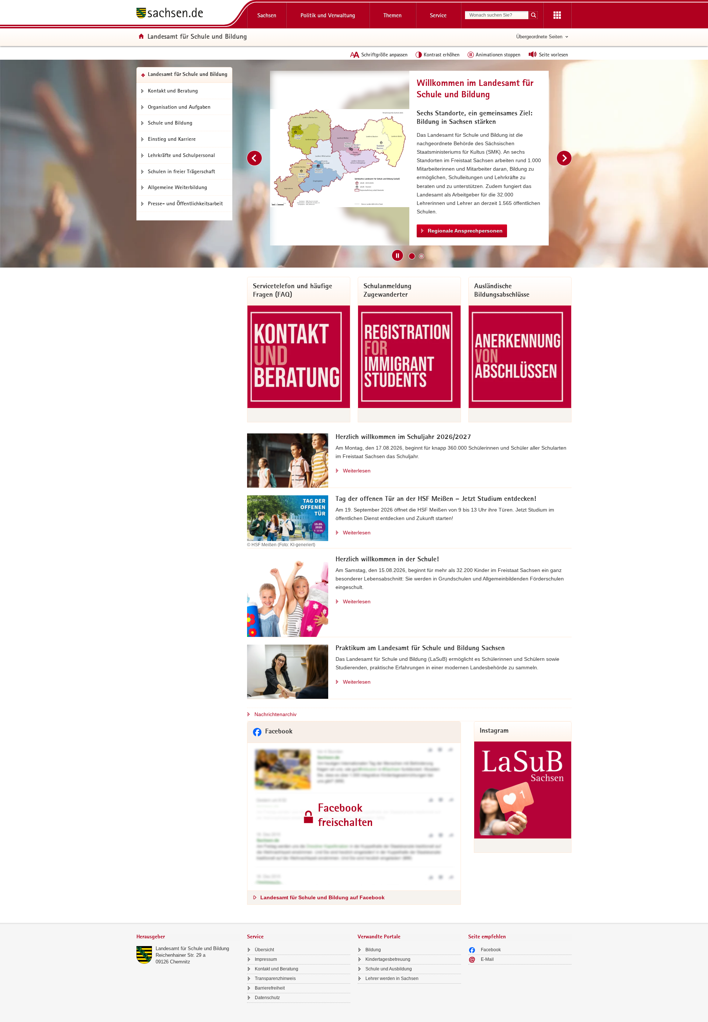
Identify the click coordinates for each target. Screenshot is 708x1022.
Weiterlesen (357, 471)
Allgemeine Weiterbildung (177, 187)
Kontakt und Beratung (173, 90)
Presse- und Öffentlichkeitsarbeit (185, 203)
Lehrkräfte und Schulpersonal (181, 155)
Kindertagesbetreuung (387, 959)
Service (438, 15)
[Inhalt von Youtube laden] (339, 158)
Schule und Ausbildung (388, 969)
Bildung (373, 949)
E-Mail (487, 959)
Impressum (266, 959)
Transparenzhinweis (275, 978)
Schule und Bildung (170, 122)
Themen (393, 15)
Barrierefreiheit (270, 988)
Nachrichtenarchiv (275, 714)
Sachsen (266, 15)
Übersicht (264, 949)
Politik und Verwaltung (328, 15)
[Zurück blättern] (254, 158)
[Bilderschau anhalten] (397, 255)
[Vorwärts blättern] (564, 158)
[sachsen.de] (188, 14)
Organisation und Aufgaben (179, 107)
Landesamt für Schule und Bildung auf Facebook (322, 897)
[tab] (188, 937)
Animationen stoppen (498, 54)
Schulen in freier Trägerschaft (181, 171)
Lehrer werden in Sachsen (392, 978)
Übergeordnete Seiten (539, 36)
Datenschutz (267, 997)
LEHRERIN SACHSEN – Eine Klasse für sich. (482, 206)
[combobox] (497, 15)
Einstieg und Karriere (172, 139)
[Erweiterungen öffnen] (557, 15)
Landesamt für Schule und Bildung (192, 948)
